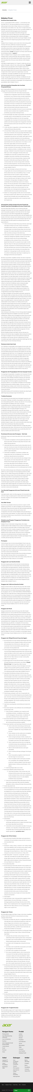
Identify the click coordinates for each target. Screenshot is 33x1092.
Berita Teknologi (27, 1060)
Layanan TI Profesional (5, 1060)
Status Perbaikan (15, 1073)
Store (3, 1052)
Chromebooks (22, 1041)
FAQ (20, 1084)
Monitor (21, 1037)
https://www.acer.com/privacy (10, 665)
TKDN (20, 1047)
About (3, 1084)
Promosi (4, 1050)
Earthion (4, 1041)
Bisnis (26, 1065)
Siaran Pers (27, 1071)
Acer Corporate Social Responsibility (7, 1043)
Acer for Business (6, 1039)
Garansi (15, 1066)
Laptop (20, 1034)
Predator (27, 1063)
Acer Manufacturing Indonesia (7, 1036)
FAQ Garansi (16, 1068)
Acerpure (21, 1049)
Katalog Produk (22, 1053)
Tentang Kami (5, 1034)
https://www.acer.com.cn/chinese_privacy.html (10, 1016)
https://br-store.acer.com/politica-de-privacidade (16, 631)
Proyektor (21, 1039)
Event (3, 1048)
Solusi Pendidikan (5, 1064)
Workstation (22, 1045)
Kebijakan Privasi (8, 1084)
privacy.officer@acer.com (21, 473)
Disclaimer (24, 1084)
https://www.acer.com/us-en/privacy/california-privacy (15, 595)
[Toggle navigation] (30, 2)
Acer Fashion (22, 1051)
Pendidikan (27, 1067)
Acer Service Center (16, 1070)
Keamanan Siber (5, 1067)
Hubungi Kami (16, 1076)
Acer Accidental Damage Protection (15, 1062)
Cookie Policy (15, 1084)
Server (20, 1043)
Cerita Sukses (5, 1046)
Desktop (21, 1036)
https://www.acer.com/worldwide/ (22, 26)
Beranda (4, 10)
